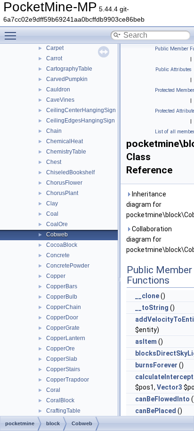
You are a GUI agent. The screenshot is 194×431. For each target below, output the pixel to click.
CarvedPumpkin (67, 79)
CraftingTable (63, 410)
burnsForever (156, 365)
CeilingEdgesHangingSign (80, 120)
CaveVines (60, 100)
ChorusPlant (62, 193)
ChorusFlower (64, 182)
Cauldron (58, 89)
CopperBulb (61, 296)
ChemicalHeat (64, 141)
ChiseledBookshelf (70, 172)
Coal (52, 214)
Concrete (58, 255)
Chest (53, 162)
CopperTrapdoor (67, 379)
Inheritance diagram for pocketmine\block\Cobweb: (158, 204)
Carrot (54, 58)
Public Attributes (173, 69)
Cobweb (57, 234)
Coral (53, 390)
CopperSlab (61, 359)
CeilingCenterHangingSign (81, 110)
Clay (52, 203)
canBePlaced (155, 411)
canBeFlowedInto (162, 399)
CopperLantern (65, 338)
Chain (54, 131)
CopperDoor (62, 317)
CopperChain (63, 307)
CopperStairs (63, 369)
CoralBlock (60, 400)
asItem (146, 341)
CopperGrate (63, 328)
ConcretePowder (67, 265)
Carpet (55, 48)
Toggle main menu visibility (12, 35)
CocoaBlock (61, 245)
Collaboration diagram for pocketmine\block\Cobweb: (158, 239)
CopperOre (60, 348)
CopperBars (61, 286)
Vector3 (169, 387)
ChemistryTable (66, 151)
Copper (55, 276)
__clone (147, 296)
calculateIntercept (164, 377)
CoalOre (57, 224)
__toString (152, 307)
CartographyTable (69, 68)
